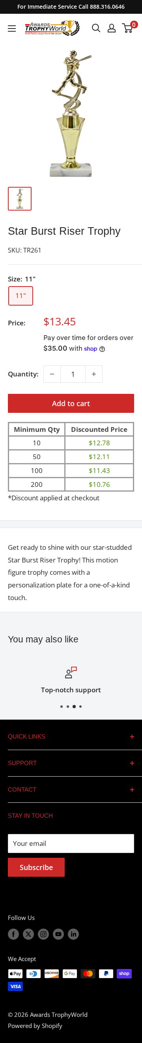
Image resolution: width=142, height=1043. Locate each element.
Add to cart (71, 403)
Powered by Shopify (35, 1026)
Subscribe (36, 867)
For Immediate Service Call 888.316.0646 (71, 6)
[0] (128, 28)
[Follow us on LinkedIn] (73, 934)
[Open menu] (12, 28)
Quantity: (23, 373)
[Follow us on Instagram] (43, 934)
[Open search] (96, 28)
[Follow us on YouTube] (58, 934)
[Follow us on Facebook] (13, 934)
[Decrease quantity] (52, 374)
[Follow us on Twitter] (28, 934)
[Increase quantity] (94, 374)
